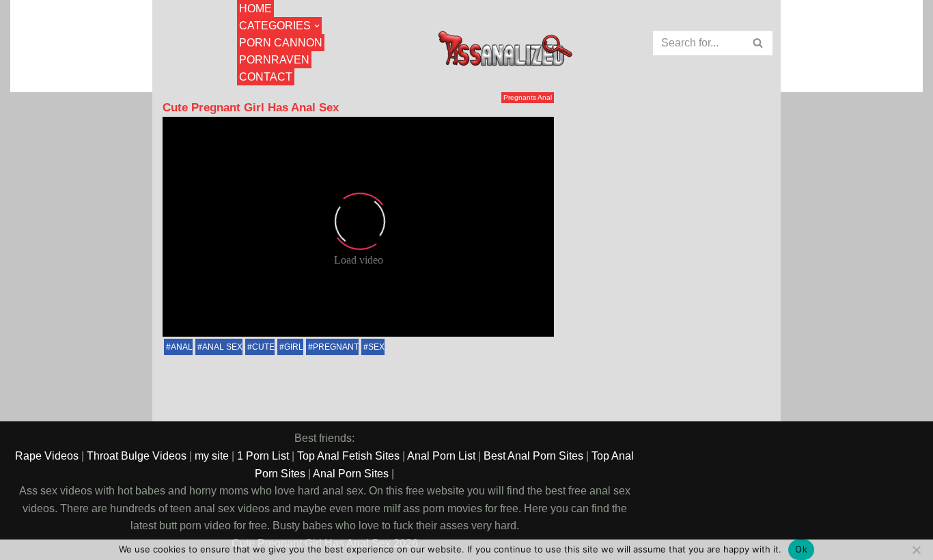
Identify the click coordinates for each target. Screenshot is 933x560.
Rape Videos (47, 456)
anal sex (222, 347)
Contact (265, 77)
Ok (801, 549)
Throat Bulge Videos (136, 456)
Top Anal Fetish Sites (348, 456)
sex (376, 347)
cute (263, 347)
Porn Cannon (280, 42)
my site (212, 456)
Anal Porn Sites (351, 473)
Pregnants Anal (527, 97)
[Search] (758, 43)
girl (293, 347)
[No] (916, 550)
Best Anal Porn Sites (533, 456)
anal (182, 347)
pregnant (336, 347)
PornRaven (274, 60)
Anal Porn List (441, 456)
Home (255, 8)
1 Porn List (263, 456)
